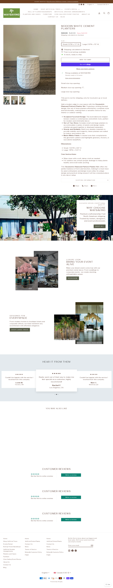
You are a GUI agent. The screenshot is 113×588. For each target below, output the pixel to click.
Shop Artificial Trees (51, 9)
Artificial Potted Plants (32, 541)
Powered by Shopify (56, 581)
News (27, 546)
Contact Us (53, 17)
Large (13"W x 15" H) (90, 44)
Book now (72, 278)
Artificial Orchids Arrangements (69, 12)
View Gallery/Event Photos (67, 14)
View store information (72, 78)
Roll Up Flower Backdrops (40, 12)
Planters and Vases (32, 14)
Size (63, 41)
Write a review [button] (71, 475)
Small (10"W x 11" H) (71, 44)
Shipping (64, 35)
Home (36, 9)
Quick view (16, 450)
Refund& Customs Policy (33, 552)
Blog (63, 17)
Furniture (47, 14)
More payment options (85, 69)
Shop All (99, 226)
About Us (86, 14)
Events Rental (71, 9)
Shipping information (85, 180)
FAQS (27, 555)
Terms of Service (31, 549)
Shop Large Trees (19, 329)
